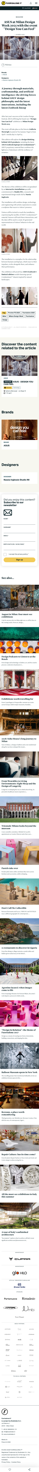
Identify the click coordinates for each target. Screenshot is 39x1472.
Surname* (7, 527)
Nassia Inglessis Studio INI (11, 80)
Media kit (4, 1439)
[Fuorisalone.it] (11, 3)
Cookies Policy (15, 1462)
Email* (6, 535)
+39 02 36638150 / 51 (10, 1429)
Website (8, 64)
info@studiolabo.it (9, 1432)
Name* (6, 518)
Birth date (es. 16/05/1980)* (14, 544)
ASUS (4, 75)
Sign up (19, 560)
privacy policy (23, 554)
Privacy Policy (6, 1462)
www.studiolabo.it (9, 1434)
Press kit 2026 (6, 1442)
